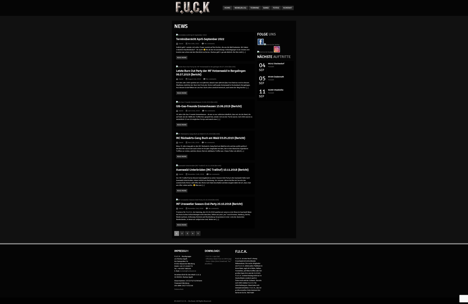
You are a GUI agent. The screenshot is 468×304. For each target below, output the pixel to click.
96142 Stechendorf (276, 63)
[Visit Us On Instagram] (276, 52)
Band (266, 8)
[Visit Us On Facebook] (260, 45)
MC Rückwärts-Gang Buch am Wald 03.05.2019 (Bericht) (210, 138)
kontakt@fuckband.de (188, 271)
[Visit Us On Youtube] (265, 52)
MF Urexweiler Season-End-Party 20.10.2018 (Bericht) (209, 204)
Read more (181, 58)
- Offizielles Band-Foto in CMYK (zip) (218, 259)
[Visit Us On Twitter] (272, 45)
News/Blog (240, 8)
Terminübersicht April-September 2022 (200, 39)
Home (227, 8)
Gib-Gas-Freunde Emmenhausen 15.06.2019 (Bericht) (209, 106)
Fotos (276, 8)
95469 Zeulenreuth (276, 77)
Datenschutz (178, 289)
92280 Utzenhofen (275, 90)
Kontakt (287, 8)
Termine (254, 8)
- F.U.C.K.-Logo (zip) (212, 256)
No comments (210, 44)
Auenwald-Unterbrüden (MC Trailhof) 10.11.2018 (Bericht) (212, 170)
